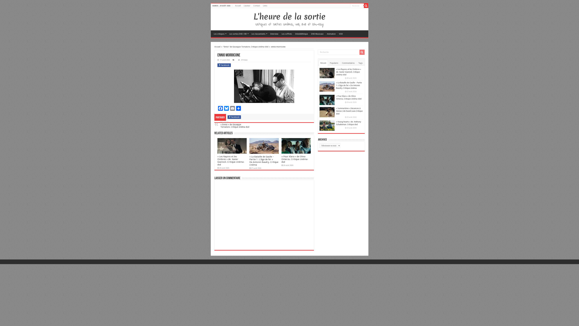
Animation (331, 34)
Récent (323, 63)
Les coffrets (287, 34)
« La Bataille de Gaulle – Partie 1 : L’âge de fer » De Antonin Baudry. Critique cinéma (263, 160)
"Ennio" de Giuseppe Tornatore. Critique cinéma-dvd (245, 47)
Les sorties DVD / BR (238, 34)
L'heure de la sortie (290, 16)
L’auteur (247, 6)
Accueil (238, 6)
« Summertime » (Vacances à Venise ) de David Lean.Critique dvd (349, 111)
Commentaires (348, 63)
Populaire (334, 63)
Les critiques (219, 34)
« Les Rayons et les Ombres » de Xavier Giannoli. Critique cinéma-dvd (230, 160)
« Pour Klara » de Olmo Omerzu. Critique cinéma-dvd (295, 159)
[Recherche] (366, 5)
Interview (274, 34)
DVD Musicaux (317, 34)
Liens (265, 6)
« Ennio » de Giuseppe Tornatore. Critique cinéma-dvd (234, 124)
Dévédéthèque (301, 34)
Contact (256, 6)
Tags (360, 63)
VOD (341, 34)
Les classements (258, 34)
